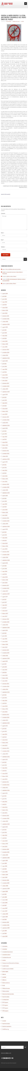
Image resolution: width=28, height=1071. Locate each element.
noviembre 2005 (5, 925)
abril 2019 (4, 540)
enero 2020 (4, 515)
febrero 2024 (5, 377)
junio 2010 (4, 832)
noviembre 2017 (5, 588)
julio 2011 (4, 796)
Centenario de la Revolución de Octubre (10, 963)
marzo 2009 (4, 871)
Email (2, 239)
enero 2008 (4, 902)
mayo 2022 (4, 436)
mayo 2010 (4, 835)
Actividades (4, 946)
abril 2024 (4, 372)
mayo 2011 (4, 801)
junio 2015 (4, 666)
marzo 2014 (4, 706)
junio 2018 (4, 568)
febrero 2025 (5, 344)
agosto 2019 (5, 529)
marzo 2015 (4, 675)
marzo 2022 (4, 442)
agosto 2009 (5, 860)
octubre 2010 (5, 821)
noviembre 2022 (5, 419)
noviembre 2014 (5, 686)
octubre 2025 (5, 321)
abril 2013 (4, 737)
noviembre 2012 (5, 751)
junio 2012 (4, 765)
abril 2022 (4, 439)
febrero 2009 (5, 874)
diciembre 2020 (5, 484)
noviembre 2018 (5, 554)
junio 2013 (4, 731)
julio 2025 (4, 330)
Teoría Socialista (5, 996)
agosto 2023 (5, 394)
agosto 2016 (5, 630)
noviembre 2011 (5, 784)
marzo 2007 (4, 908)
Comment (3, 213)
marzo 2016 (4, 641)
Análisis (4, 960)
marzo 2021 (4, 476)
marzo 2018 (4, 577)
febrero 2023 (5, 411)
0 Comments (8, 21)
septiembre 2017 (6, 593)
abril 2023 (4, 405)
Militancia (4, 979)
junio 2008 (4, 897)
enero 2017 (4, 616)
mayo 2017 (4, 605)
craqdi (3, 272)
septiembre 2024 (6, 358)
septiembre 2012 (6, 756)
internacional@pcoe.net (6, 1053)
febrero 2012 (5, 776)
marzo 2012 (4, 773)
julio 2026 (4, 296)
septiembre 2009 (6, 857)
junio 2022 (4, 433)
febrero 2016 (5, 644)
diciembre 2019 (5, 518)
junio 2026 (4, 299)
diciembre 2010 (5, 815)
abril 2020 (4, 506)
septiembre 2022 (6, 425)
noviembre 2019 (5, 520)
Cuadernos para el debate (7, 968)
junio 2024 (4, 366)
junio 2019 (4, 534)
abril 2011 (4, 804)
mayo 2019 (4, 537)
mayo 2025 (4, 335)
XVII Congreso (5, 1010)
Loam (3, 283)
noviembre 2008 (5, 883)
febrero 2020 (5, 512)
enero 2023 (4, 414)
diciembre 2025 (5, 316)
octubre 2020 (5, 490)
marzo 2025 (4, 341)
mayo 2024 (4, 369)
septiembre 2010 (6, 824)
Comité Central (5, 965)
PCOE (23, 21)
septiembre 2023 (6, 391)
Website (3, 246)
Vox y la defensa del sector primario (13, 269)
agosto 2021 (5, 461)
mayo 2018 (4, 571)
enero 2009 (4, 877)
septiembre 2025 (6, 324)
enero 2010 (4, 846)
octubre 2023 (5, 388)
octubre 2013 (5, 720)
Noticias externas (6, 982)
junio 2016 (4, 636)
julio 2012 (4, 762)
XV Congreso (5, 1005)
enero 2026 (4, 313)
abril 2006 (4, 919)
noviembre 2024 (5, 352)
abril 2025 (4, 338)
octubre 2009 (5, 854)
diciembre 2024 (5, 349)
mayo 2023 (4, 403)
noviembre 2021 (5, 453)
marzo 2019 (4, 543)
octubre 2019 (5, 523)
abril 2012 (4, 770)
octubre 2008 (5, 885)
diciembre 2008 (5, 880)
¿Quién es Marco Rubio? (11, 276)
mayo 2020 (4, 504)
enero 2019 (4, 549)
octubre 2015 (5, 655)
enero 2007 (4, 911)
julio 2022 (4, 431)
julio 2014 (4, 694)
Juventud (4, 977)
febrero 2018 (5, 579)
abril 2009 (4, 869)
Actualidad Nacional (6, 957)
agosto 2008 (5, 891)
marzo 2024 (4, 374)
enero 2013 (4, 745)
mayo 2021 (4, 470)
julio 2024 (4, 363)
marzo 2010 (4, 840)
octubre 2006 (5, 913)
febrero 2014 (5, 709)
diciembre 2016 (5, 619)
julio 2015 (4, 664)
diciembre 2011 (5, 781)
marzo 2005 (4, 936)
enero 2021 (4, 481)
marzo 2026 (4, 307)
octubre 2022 (5, 422)
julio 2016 (4, 633)
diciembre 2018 (5, 551)
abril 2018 (4, 574)
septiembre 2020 (6, 492)
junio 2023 (4, 400)
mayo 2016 (4, 638)
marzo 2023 (4, 408)
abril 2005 (4, 933)
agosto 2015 (5, 661)
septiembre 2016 (6, 627)
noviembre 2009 (5, 852)
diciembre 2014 (5, 683)
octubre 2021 (5, 456)
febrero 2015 (5, 678)
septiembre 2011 (6, 790)
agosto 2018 (5, 563)
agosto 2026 (5, 293)
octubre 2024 (5, 355)
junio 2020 (4, 501)
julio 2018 (4, 565)
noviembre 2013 (5, 717)
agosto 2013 (5, 725)
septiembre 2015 (6, 658)
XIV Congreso (5, 1002)
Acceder (4, 1020)
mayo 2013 (4, 734)
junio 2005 (4, 930)
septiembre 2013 (6, 723)
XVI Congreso (5, 1008)
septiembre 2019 (6, 526)
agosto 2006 (5, 916)
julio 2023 (4, 397)
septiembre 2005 (6, 927)
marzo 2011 (4, 807)
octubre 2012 (5, 753)
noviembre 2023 (5, 386)
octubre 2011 (5, 787)
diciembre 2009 (5, 849)
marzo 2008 (4, 899)
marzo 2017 (4, 610)
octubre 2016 (5, 624)
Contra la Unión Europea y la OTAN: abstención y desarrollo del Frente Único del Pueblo (13, 17)
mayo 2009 (4, 866)
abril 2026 (4, 304)
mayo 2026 (4, 301)
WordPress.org (5, 1029)
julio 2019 (4, 532)
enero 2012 (4, 779)
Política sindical (5, 991)
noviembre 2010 (5, 818)
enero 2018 (4, 582)
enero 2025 (4, 346)
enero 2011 (4, 812)
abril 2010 (4, 838)
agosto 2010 (5, 826)
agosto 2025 (5, 327)
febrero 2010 (5, 843)
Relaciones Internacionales (8, 994)
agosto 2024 (5, 360)
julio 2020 (4, 498)
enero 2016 (4, 647)
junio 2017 (4, 602)
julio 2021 (4, 464)
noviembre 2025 (5, 318)
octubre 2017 (5, 591)
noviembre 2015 (5, 652)
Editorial (4, 974)
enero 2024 (4, 380)
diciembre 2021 (5, 450)
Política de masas (16, 21)
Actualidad (4, 949)
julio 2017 (4, 599)
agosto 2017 (5, 596)
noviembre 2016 (5, 621)
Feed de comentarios (6, 1026)
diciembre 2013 (5, 714)
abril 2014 (4, 703)
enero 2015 (4, 680)
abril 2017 (4, 607)
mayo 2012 (4, 767)
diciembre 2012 (5, 748)
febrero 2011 (5, 810)
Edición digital (5, 971)
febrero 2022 (5, 445)
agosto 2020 (5, 495)
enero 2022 (4, 447)
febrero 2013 (5, 742)
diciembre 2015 (5, 650)
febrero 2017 (5, 613)
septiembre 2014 (6, 692)
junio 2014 (4, 697)
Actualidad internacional (7, 951)
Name (2, 232)
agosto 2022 (5, 428)
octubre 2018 (5, 557)
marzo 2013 (4, 739)
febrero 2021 (5, 478)
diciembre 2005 (5, 922)
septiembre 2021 (6, 459)
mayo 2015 (4, 669)
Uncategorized (5, 999)
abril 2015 (4, 672)
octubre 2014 (5, 689)
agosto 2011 (5, 793)
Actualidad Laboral (6, 954)
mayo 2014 (4, 700)
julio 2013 (4, 728)
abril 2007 (4, 905)
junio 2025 (4, 332)
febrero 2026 (5, 310)
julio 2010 (4, 829)
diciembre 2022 (5, 417)
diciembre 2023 (5, 383)
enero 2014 (4, 711)
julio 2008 (4, 894)
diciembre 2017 (5, 585)
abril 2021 (4, 473)
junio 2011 (4, 798)
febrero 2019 (5, 546)
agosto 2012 (5, 759)
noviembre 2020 (5, 487)
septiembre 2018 (6, 560)
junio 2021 (4, 467)
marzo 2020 (4, 509)
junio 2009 (4, 863)
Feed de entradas (6, 1023)
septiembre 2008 (6, 888)
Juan (3, 269)
